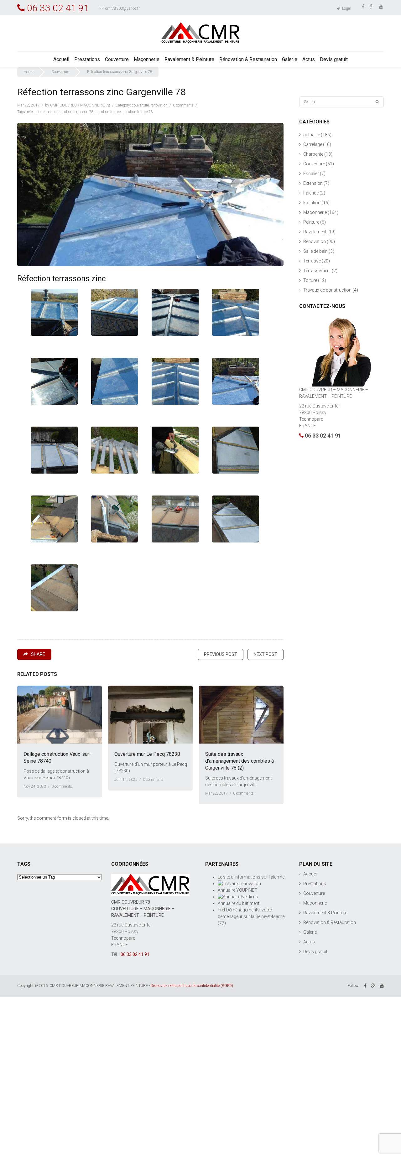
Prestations (87, 59)
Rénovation (159, 105)
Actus (308, 59)
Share (38, 654)
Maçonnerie (146, 59)
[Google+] (372, 6)
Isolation (311, 202)
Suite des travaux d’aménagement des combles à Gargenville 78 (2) (239, 761)
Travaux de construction (327, 290)
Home (28, 72)
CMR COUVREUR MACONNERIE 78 (80, 105)
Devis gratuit (334, 59)
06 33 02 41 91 (323, 435)
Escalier (311, 173)
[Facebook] (363, 6)
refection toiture (108, 112)
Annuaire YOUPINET (237, 890)
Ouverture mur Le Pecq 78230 (147, 754)
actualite (311, 134)
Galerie (289, 59)
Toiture (310, 280)
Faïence (311, 192)
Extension (313, 183)
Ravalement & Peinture (189, 59)
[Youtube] (381, 6)
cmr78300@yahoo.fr (122, 8)
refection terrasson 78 (76, 112)
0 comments (183, 105)
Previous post (220, 654)
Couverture (117, 59)
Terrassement (317, 270)
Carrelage (312, 144)
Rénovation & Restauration (248, 59)
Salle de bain (315, 251)
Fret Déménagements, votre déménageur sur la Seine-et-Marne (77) (251, 916)
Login (346, 8)
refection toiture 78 (137, 112)
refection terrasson (42, 112)
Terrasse (312, 260)
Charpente (313, 154)
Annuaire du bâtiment (238, 903)
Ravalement (314, 231)
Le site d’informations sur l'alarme (251, 876)
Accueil (61, 59)
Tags (23, 864)
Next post (265, 654)
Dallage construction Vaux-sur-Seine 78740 (57, 757)
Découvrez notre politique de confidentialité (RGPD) (192, 985)
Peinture (311, 222)
